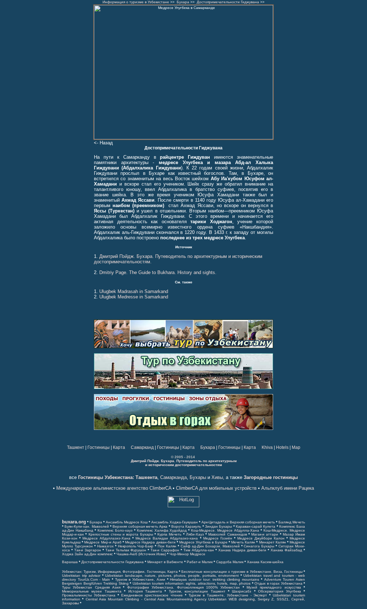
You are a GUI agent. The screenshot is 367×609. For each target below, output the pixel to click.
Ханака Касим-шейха (265, 562)
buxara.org (74, 521)
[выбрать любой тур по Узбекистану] (183, 346)
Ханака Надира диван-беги (242, 550)
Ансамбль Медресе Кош (127, 522)
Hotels (282, 447)
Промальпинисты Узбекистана (88, 595)
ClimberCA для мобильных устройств (216, 488)
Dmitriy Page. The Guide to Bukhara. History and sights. (157, 272)
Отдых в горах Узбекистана (278, 583)
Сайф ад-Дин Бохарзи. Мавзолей (210, 546)
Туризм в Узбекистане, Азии (140, 579)
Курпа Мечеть (169, 534)
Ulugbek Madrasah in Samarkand (133, 291)
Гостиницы (98, 447)
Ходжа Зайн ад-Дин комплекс (87, 554)
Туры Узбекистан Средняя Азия (91, 587)
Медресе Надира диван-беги (150, 542)
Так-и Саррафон (165, 550)
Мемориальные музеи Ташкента (91, 591)
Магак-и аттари (264, 534)
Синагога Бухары (259, 546)
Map (296, 447)
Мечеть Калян (243, 542)
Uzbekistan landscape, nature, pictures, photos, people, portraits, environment (172, 575)
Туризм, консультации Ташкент (197, 591)
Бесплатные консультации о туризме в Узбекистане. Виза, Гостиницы (241, 572)
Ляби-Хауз (195, 534)
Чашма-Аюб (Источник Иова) (141, 554)
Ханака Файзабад (286, 550)
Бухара (183, 2)
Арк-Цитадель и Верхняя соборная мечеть (238, 522)
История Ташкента (145, 591)
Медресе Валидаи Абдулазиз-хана (166, 538)
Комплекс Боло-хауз (115, 530)
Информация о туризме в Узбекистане (136, 2)
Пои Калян (167, 546)
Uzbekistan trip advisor (81, 575)
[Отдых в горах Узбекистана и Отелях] (183, 428)
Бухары (198, 477)
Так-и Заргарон (87, 550)
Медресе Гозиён (217, 538)
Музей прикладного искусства (274, 587)
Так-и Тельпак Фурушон (125, 550)
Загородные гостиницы (271, 477)
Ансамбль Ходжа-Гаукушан (174, 522)
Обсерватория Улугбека (279, 591)
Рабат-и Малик (200, 562)
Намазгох (105, 546)
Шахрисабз (241, 591)
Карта (119, 447)
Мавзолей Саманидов (227, 534)
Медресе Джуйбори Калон (261, 538)
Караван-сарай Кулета (255, 526)
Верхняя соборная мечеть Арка (140, 526)
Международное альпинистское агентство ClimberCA (113, 488)
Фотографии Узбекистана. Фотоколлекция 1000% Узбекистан (183, 587)
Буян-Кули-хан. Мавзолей (87, 526)
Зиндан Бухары (218, 526)
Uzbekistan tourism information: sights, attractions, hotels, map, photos (192, 583)
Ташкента (145, 477)
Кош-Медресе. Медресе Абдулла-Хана (225, 530)
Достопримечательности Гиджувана (228, 2)
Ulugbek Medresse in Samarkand (133, 296)
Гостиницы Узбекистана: (106, 477)
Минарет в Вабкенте (165, 562)
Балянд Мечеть (291, 522)
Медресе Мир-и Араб (102, 542)
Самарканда (173, 477)
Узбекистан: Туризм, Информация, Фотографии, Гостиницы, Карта (120, 572)
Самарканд (142, 447)
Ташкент (75, 447)
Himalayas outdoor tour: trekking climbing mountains (214, 579)
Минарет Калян (272, 542)
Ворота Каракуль (186, 526)
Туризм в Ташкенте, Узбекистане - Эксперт (229, 595)
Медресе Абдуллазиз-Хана (106, 538)
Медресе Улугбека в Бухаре (203, 542)
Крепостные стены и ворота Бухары (121, 534)
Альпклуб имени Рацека (287, 488)
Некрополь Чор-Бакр (136, 546)
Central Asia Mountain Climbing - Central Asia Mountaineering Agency (146, 599)
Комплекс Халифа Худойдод (162, 530)
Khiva (267, 447)
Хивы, (217, 477)
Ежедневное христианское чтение (152, 595)
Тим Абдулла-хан (199, 550)
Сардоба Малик (229, 562)
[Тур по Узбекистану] (183, 387)
